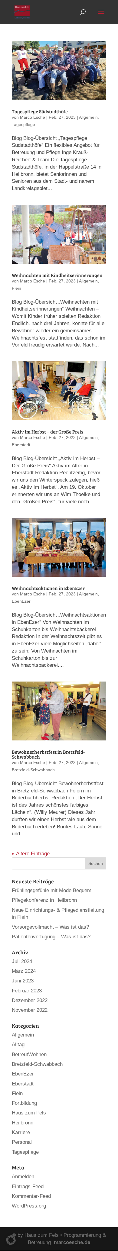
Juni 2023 (23, 981)
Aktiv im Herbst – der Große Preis (47, 431)
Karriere (21, 1132)
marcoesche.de (72, 1242)
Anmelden (23, 1176)
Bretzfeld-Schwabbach (33, 769)
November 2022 (30, 1010)
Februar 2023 (27, 991)
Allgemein (88, 117)
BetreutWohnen (29, 1054)
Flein (16, 288)
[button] (11, 1240)
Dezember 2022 (30, 1000)
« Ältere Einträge (31, 853)
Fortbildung (24, 1103)
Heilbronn (22, 1123)
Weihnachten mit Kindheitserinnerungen (57, 275)
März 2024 (24, 971)
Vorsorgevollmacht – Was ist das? (50, 927)
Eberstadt (21, 444)
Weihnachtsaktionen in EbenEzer (48, 588)
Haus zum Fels (29, 1113)
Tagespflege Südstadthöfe (40, 111)
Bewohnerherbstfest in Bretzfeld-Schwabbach (48, 754)
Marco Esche (32, 117)
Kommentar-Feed (31, 1196)
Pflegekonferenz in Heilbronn (44, 900)
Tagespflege (23, 124)
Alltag (18, 1044)
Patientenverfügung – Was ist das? (51, 937)
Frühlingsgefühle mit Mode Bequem (51, 890)
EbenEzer (21, 601)
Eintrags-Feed (28, 1186)
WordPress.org (29, 1206)
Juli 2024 (22, 961)
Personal (22, 1142)
